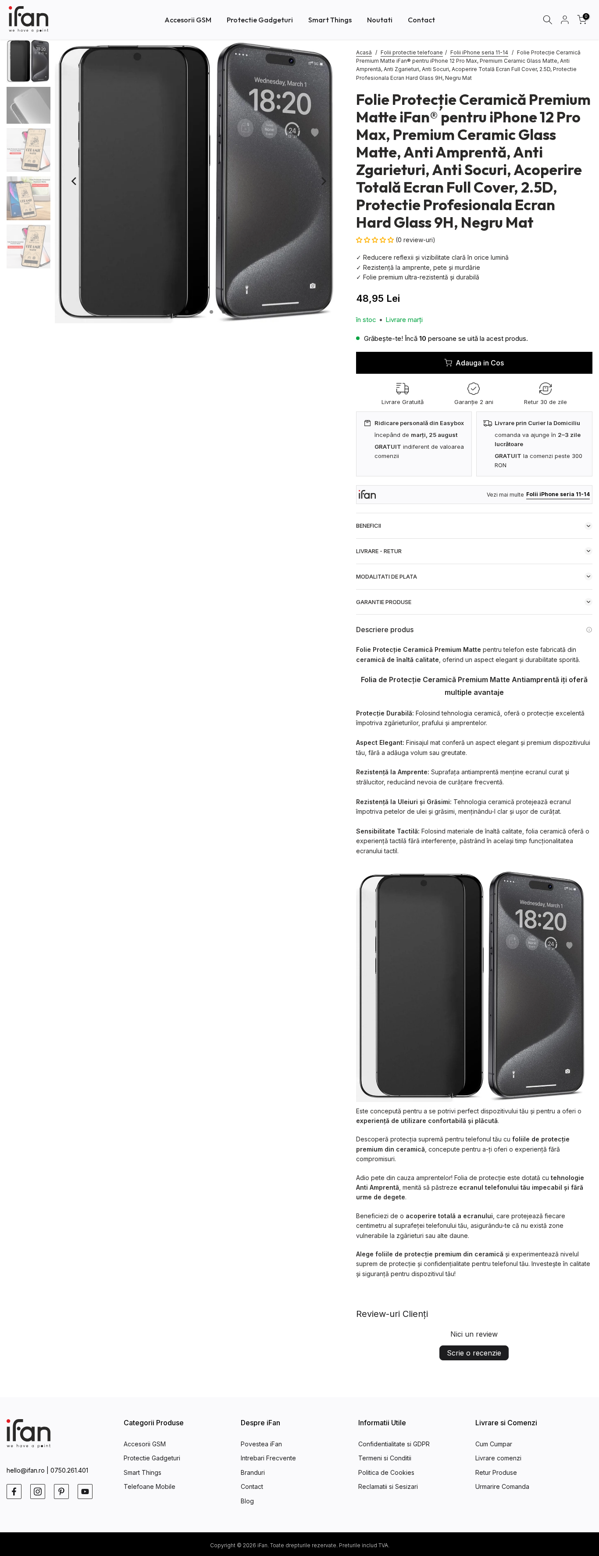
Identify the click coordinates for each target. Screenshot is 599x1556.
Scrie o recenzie (474, 1353)
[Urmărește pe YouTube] (85, 1491)
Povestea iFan (261, 1444)
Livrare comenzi (498, 1458)
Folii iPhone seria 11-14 (479, 52)
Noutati (379, 19)
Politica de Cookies (386, 1472)
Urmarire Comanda (502, 1486)
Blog (247, 1501)
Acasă (364, 52)
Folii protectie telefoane (412, 52)
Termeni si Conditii (384, 1458)
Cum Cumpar (493, 1444)
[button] (376, 239)
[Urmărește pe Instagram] (37, 1491)
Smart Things (330, 19)
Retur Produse (496, 1472)
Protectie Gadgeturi (260, 19)
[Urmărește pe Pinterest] (61, 1491)
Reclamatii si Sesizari (388, 1486)
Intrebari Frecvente (268, 1458)
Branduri (253, 1472)
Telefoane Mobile (149, 1486)
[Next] (323, 181)
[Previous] (74, 181)
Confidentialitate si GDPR (394, 1444)
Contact (421, 19)
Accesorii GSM (187, 19)
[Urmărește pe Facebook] (14, 1491)
